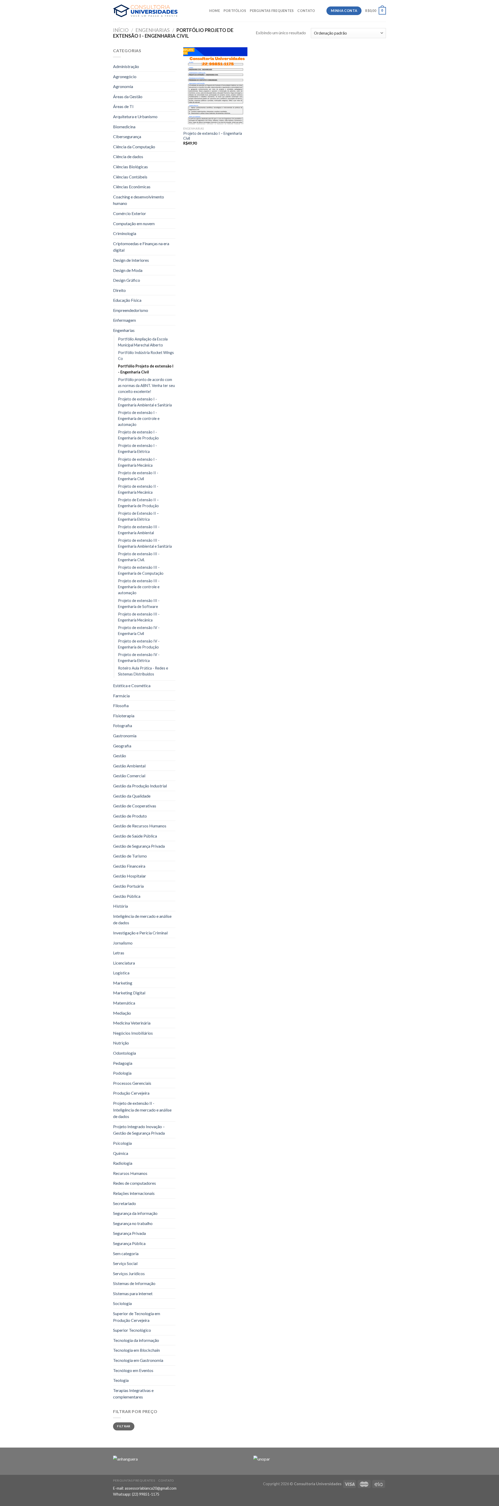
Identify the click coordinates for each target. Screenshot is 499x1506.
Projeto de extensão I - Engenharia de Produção (138, 435)
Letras (118, 952)
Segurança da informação (135, 1213)
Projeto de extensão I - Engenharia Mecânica (137, 462)
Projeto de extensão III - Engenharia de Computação (140, 570)
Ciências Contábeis (130, 176)
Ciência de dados (128, 156)
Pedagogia (122, 1063)
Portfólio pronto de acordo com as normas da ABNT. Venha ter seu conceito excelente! (146, 385)
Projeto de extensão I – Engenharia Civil (212, 135)
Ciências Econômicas (131, 186)
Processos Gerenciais (132, 1083)
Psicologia (122, 1143)
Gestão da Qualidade (131, 795)
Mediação (122, 1012)
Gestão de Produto (130, 815)
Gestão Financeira (129, 866)
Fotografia (122, 725)
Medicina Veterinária (131, 1022)
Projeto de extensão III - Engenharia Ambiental (139, 530)
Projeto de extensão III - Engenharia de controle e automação (139, 587)
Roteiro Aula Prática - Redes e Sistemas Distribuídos (143, 671)
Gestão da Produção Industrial (140, 785)
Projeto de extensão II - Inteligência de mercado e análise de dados (142, 1110)
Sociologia (122, 1303)
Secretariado (124, 1203)
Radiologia (122, 1163)
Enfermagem (124, 320)
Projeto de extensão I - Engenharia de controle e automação (139, 418)
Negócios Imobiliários (133, 1032)
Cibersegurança (127, 136)
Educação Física (127, 300)
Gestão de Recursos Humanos (139, 825)
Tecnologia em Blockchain (136, 1350)
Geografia (122, 745)
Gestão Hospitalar (129, 875)
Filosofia (121, 705)
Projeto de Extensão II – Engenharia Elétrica (138, 516)
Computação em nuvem (134, 223)
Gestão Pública (126, 896)
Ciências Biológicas (130, 166)
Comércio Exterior (129, 213)
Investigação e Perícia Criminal (140, 932)
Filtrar (123, 1426)
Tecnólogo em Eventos (133, 1370)
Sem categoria (126, 1253)
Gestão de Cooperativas (134, 805)
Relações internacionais (134, 1193)
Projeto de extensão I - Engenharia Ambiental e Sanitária (145, 402)
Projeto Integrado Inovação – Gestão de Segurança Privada (139, 1130)
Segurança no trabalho (133, 1223)
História (120, 905)
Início (121, 30)
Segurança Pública (129, 1243)
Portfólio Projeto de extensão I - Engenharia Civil (145, 369)
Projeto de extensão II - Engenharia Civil (138, 476)
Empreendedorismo (130, 310)
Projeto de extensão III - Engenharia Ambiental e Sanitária (145, 543)
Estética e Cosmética (131, 685)
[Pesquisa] (321, 11)
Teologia (121, 1380)
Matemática (124, 1002)
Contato (306, 11)
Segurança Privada (129, 1233)
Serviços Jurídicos (129, 1273)
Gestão (119, 755)
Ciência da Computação (134, 146)
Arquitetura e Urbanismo (135, 116)
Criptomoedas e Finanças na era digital (141, 247)
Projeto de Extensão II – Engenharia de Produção (138, 503)
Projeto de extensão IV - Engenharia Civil (139, 630)
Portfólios (235, 11)
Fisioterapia (123, 715)
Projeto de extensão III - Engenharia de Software (139, 603)
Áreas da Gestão (127, 96)
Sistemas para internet (133, 1293)
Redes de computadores (134, 1183)
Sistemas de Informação (134, 1283)
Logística (121, 972)
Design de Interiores (131, 260)
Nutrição (121, 1042)
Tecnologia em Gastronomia (138, 1360)
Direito (119, 290)
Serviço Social (125, 1263)
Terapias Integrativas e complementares (133, 1394)
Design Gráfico (126, 280)
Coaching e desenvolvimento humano (138, 200)
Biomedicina (124, 126)
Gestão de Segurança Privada (139, 846)
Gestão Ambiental (129, 765)
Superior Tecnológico (132, 1330)
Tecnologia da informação (136, 1340)
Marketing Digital (129, 992)
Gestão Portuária (128, 885)
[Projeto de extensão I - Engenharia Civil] (215, 85)
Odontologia (124, 1052)
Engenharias (152, 30)
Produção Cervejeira (131, 1092)
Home (214, 11)
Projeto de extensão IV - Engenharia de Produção (139, 644)
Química (120, 1153)
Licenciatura (124, 962)
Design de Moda (127, 270)
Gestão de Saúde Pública (135, 835)
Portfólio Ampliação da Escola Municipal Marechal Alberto (143, 342)
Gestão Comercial (129, 775)
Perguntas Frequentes (272, 11)
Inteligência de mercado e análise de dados (142, 919)
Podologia (122, 1072)
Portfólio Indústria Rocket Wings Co (146, 355)
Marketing (122, 982)
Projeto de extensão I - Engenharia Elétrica (137, 448)
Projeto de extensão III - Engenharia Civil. (139, 557)
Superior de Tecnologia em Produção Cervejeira (136, 1317)
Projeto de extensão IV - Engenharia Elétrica (139, 657)
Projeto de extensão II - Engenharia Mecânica (138, 489)
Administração (126, 66)
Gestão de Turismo (130, 855)
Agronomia (123, 86)
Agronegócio (124, 76)
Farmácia (121, 695)
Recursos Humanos (130, 1173)
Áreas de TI (123, 106)
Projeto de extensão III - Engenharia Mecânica (139, 617)
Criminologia (124, 233)
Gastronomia (124, 735)
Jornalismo (123, 942)
